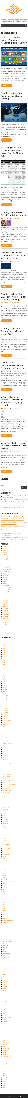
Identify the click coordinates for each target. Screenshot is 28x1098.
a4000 (4, 679)
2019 (4, 660)
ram (4, 1019)
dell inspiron (5, 809)
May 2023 (5, 627)
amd (4, 691)
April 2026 (5, 554)
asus (4, 726)
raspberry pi (5, 1021)
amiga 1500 (5, 700)
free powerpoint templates (9, 834)
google (4, 856)
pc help (4, 988)
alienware (5, 687)
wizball (4, 1083)
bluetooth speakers (7, 743)
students (5, 1054)
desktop (5, 811)
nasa (4, 962)
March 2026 (5, 557)
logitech (5, 922)
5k (3, 675)
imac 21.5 (5, 887)
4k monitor (5, 673)
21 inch (4, 667)
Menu (3, 25)
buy (3, 749)
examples (5, 830)
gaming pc (5, 850)
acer (4, 685)
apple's (4, 722)
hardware (5, 865)
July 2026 (5, 548)
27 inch (4, 671)
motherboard (6, 957)
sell (3, 1038)
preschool (5, 1009)
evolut (4, 827)
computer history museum (9, 784)
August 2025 (6, 571)
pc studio (5, 990)
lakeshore (5, 900)
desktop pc (5, 813)
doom (4, 815)
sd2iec (4, 1036)
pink (4, 999)
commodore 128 (7, 764)
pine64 (4, 997)
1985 (4, 650)
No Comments (5, 46)
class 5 (4, 757)
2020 (4, 662)
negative (5, 964)
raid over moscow (7, 1017)
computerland (6, 788)
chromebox (5, 755)
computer (5, 778)
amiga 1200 (5, 698)
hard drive (5, 863)
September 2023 (7, 618)
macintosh (5, 935)
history (4, 869)
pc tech (4, 992)
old (3, 976)
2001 (4, 656)
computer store (6, 786)
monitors (5, 955)
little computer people (8, 920)
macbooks (5, 933)
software (5, 1044)
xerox (4, 1085)
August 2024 (6, 596)
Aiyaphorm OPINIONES (6, 522)
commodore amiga (7, 772)
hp (3, 871)
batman (5, 733)
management (6, 939)
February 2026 (6, 559)
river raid (5, 1028)
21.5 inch (5, 669)
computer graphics (7, 782)
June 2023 (5, 625)
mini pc (4, 951)
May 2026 (5, 552)
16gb (4, 640)
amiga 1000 (5, 695)
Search (2, 485)
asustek (4, 728)
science (4, 1032)
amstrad (5, 716)
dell (3, 801)
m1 (3, 924)
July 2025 (5, 573)
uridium (4, 1065)
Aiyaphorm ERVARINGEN (6, 516)
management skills (7, 941)
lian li (4, 914)
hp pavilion (5, 879)
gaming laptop (6, 846)
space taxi (5, 1050)
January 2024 (6, 610)
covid (4, 797)
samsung (5, 1030)
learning (5, 908)
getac (4, 852)
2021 (4, 665)
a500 (4, 681)
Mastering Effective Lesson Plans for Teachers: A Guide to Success (13, 446)
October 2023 (6, 616)
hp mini (4, 875)
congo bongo (6, 792)
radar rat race (6, 1015)
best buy (5, 737)
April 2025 (5, 579)
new (4, 966)
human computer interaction (10, 881)
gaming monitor (7, 848)
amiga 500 (5, 710)
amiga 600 (5, 712)
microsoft (5, 947)
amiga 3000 (6, 706)
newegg (5, 968)
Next (6, 479)
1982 (4, 646)
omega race (6, 980)
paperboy (5, 982)
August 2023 (6, 620)
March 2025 (5, 581)
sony (4, 1046)
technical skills (6, 1061)
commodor (5, 759)
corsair (4, 794)
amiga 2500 (5, 704)
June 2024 (5, 600)
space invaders (6, 1048)
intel (4, 891)
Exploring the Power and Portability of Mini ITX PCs (15, 499)
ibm (3, 883)
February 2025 (6, 583)
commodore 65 (6, 770)
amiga (4, 693)
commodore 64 (7, 768)
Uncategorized (15, 46)
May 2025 (5, 577)
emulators (5, 821)
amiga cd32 (5, 714)
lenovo (4, 910)
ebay (4, 817)
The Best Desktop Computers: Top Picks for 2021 (15, 505)
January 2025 (6, 585)
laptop (4, 902)
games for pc (6, 844)
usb (3, 1067)
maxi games (6, 945)
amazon (5, 689)
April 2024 (5, 604)
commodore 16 (6, 766)
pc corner (5, 986)
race (4, 1013)
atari (4, 731)
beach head (6, 735)
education (5, 819)
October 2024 (6, 592)
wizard (4, 1081)
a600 (4, 683)
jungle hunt (5, 896)
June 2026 (5, 550)
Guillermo (3, 537)
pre (3, 1007)
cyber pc (5, 799)
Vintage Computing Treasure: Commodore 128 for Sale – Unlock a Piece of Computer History (14, 527)
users (4, 1073)
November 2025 (6, 565)
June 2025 (5, 575)
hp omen (5, 877)
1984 (4, 648)
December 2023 (7, 612)
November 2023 (6, 614)
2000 (4, 652)
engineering (5, 823)
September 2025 (7, 569)
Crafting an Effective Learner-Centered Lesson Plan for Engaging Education (14, 40)
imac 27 (5, 889)
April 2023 (5, 629)
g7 (3, 842)
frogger (4, 838)
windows (5, 1079)
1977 (4, 642)
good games (6, 854)
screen (4, 1034)
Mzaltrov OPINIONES (5, 532)
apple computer (7, 720)
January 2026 (6, 561)
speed (4, 1052)
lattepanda (5, 906)
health (4, 867)
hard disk (5, 860)
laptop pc (5, 904)
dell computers (6, 807)
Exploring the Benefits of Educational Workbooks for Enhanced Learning (13, 297)
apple (4, 718)
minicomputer (6, 953)
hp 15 (4, 873)
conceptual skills (7, 790)
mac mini (5, 929)
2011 (3, 658)
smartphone (6, 1042)
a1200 (4, 677)
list (3, 916)
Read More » (6, 85)
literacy (4, 918)
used (4, 1069)
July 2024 (5, 598)
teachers (5, 1058)
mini (4, 949)
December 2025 (7, 563)
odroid (4, 974)
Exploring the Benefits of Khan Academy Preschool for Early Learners (13, 255)
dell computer (6, 805)
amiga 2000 (6, 702)
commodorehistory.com (14, 20)
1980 (4, 644)
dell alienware (6, 803)
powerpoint (5, 1003)
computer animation (8, 780)
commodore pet (7, 776)
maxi (4, 943)
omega (4, 978)
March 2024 (5, 606)
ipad (4, 893)
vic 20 (4, 1075)
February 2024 (6, 608)
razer (4, 1023)
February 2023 (6, 633)
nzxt (4, 972)
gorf (4, 858)
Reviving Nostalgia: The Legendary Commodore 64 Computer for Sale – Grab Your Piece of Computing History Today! (13, 518)
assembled (5, 724)
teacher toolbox (7, 1056)
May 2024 (5, 602)
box (3, 745)
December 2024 (7, 587)
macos (4, 937)
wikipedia (5, 1077)
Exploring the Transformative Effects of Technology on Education (13, 365)
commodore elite (7, 774)
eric (3, 825)
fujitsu (4, 840)
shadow (4, 1040)
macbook (5, 931)
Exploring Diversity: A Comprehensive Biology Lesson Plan (12, 331)
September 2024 (7, 594)
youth (4, 1087)
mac (4, 926)
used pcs (5, 1071)
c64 (4, 751)
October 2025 (6, 567)
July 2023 (5, 623)
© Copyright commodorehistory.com (14, 1096)
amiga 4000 (6, 708)
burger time (5, 747)
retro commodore (7, 1025)
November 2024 (7, 590)
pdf (3, 995)
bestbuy (5, 739)
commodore (6, 761)
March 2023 (5, 631)
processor (5, 1011)
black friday (5, 741)
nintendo (5, 970)
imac (4, 885)
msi (3, 959)
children (5, 753)
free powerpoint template (9, 832)
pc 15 (4, 984)
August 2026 (6, 546)
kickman (5, 898)
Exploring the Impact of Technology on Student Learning (11, 96)
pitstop (4, 1001)
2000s (4, 654)
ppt (3, 1005)
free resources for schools (9, 836)
